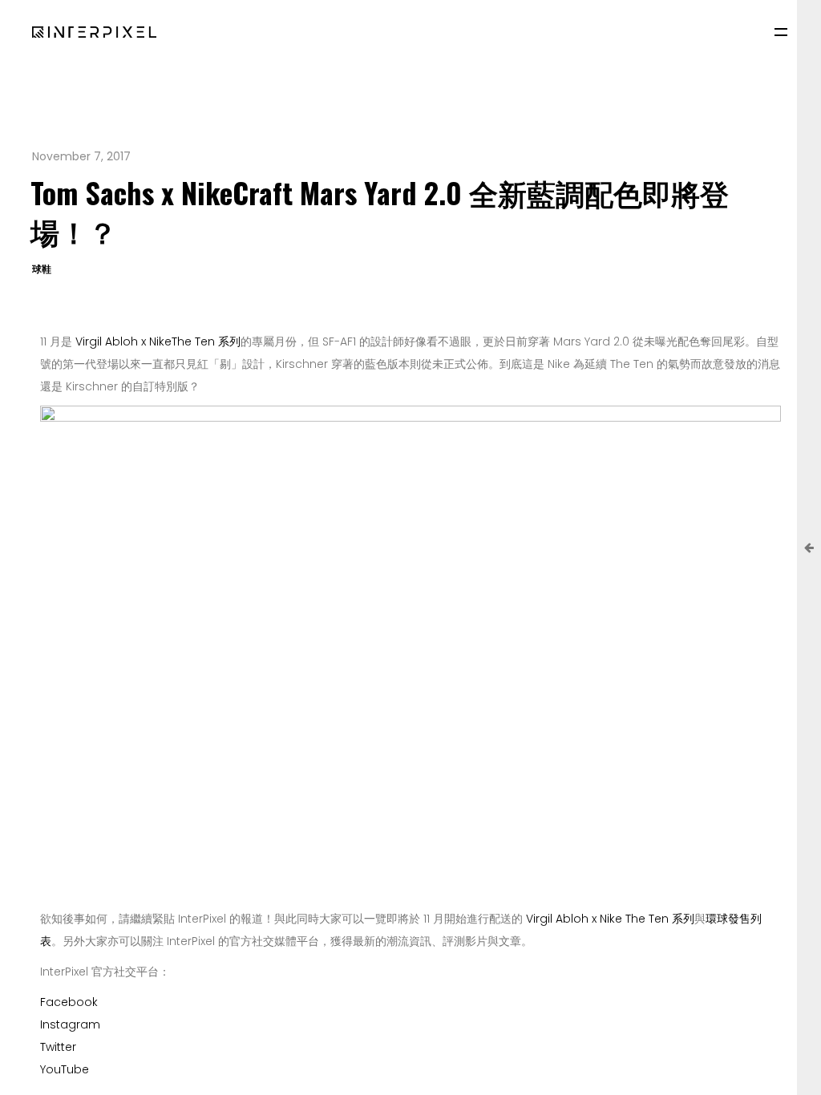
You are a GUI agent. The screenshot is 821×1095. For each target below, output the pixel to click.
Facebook (69, 1002)
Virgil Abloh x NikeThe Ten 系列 (158, 341)
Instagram (70, 1024)
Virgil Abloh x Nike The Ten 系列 (608, 919)
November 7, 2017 (81, 156)
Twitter (58, 1047)
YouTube (64, 1069)
